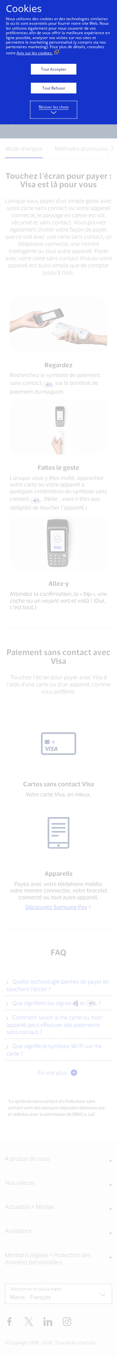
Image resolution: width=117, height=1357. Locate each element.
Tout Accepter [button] (53, 69)
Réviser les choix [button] (54, 107)
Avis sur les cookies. (35, 53)
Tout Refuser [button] (53, 88)
